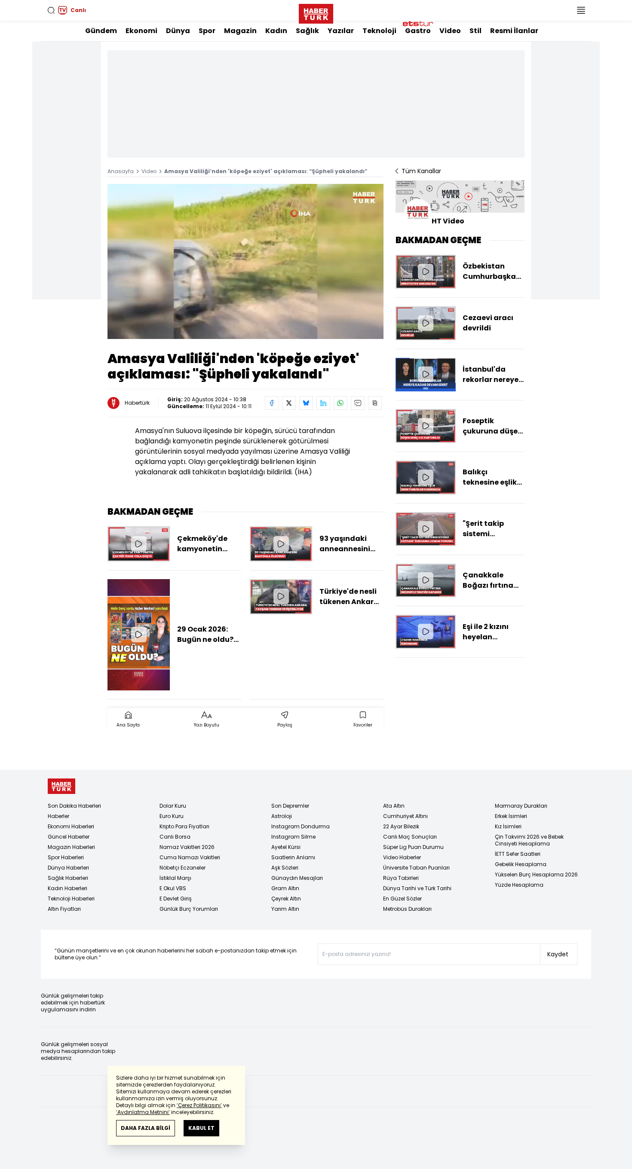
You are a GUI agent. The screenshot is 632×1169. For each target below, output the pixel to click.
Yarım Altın (285, 909)
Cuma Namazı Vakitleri (190, 857)
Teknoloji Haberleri (71, 898)
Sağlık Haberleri (68, 878)
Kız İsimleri (508, 826)
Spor (207, 31)
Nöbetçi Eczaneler (183, 867)
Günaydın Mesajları (297, 878)
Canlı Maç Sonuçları (410, 836)
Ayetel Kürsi (286, 847)
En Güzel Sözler (402, 898)
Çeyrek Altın (286, 898)
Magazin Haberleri (71, 847)
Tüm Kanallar (421, 171)
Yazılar (341, 31)
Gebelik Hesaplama (520, 864)
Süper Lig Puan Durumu (413, 847)
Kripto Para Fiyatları (184, 826)
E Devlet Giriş (176, 898)
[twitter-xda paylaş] (289, 403)
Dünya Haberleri (68, 867)
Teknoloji (379, 31)
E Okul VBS (173, 888)
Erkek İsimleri (511, 816)
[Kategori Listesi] (581, 10)
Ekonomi (141, 31)
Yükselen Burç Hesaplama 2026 (536, 874)
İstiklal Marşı (175, 878)
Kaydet (557, 954)
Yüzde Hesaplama (519, 884)
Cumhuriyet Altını (405, 816)
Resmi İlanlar (514, 31)
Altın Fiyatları (64, 909)
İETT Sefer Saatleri (517, 854)
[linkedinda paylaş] (323, 403)
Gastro (418, 31)
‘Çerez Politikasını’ (199, 1105)
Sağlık (307, 31)
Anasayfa (120, 171)
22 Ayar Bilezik (401, 826)
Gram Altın (285, 888)
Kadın (276, 31)
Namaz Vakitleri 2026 (187, 847)
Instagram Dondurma (300, 826)
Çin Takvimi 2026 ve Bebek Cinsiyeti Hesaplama (529, 840)
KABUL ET (201, 1128)
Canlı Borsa (175, 836)
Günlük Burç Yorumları (189, 909)
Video (450, 31)
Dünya (178, 31)
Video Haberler (402, 857)
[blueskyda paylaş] (306, 403)
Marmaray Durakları (521, 805)
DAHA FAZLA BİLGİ (145, 1128)
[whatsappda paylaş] (340, 403)
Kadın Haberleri (67, 888)
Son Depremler (290, 805)
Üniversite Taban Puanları (416, 867)
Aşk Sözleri (284, 867)
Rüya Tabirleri (401, 878)
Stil (475, 31)
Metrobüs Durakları (407, 909)
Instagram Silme (293, 836)
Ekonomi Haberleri (71, 826)
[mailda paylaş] (358, 403)
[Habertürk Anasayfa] (316, 12)
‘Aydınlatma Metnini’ (143, 1112)
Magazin (240, 31)
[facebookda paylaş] (272, 403)
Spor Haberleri (66, 857)
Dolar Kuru (173, 805)
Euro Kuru (172, 816)
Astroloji (281, 816)
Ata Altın (394, 805)
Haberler (58, 816)
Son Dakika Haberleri (74, 805)
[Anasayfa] (61, 786)
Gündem (101, 31)
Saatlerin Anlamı (293, 857)
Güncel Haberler (68, 836)
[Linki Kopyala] (375, 403)
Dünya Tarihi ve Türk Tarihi (417, 888)
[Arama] (51, 10)
